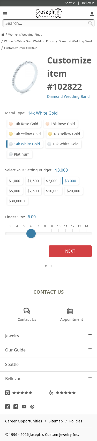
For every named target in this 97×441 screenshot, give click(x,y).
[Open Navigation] (5, 13)
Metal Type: (15, 112)
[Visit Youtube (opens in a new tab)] (25, 406)
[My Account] (92, 13)
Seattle (12, 364)
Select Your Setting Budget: (29, 169)
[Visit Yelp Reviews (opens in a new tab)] (70, 392)
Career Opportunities (23, 421)
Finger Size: (15, 216)
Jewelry (12, 336)
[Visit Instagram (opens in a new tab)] (8, 406)
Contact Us (48, 291)
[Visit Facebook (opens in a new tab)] (17, 406)
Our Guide (15, 350)
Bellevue (13, 378)
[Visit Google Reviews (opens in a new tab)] (27, 392)
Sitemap (56, 421)
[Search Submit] (90, 23)
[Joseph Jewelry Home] (2, 34)
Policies (75, 421)
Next (70, 251)
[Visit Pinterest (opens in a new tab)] (33, 406)
